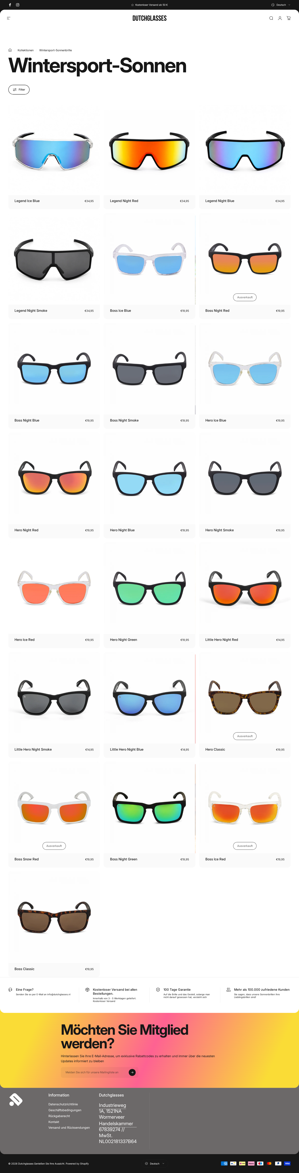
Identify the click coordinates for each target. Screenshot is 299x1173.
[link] (112, 1111)
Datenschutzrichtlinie (63, 1104)
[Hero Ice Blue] (245, 368)
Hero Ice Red (25, 640)
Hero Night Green (123, 640)
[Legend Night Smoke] (54, 259)
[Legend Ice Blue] (54, 149)
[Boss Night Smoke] (149, 368)
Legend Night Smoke (31, 310)
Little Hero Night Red (221, 640)
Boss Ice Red (215, 859)
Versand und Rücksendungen (69, 1127)
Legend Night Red (124, 201)
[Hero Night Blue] (149, 478)
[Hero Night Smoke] (245, 478)
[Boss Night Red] (245, 259)
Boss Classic (24, 969)
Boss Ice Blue (120, 310)
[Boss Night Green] (149, 807)
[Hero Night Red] (54, 478)
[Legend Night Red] (149, 149)
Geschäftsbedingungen (64, 1110)
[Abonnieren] (132, 1072)
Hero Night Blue (122, 530)
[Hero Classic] (245, 698)
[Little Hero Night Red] (245, 588)
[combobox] (281, 5)
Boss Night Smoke (124, 420)
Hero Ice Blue (215, 420)
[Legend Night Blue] (245, 149)
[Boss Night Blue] (54, 368)
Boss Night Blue (27, 420)
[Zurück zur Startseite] (10, 50)
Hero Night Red (26, 530)
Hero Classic (215, 749)
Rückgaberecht (59, 1116)
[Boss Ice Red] (245, 807)
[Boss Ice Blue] (149, 259)
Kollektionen (26, 50)
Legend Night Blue (219, 201)
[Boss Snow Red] (54, 807)
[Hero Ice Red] (54, 588)
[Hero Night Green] (149, 588)
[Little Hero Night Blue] (149, 698)
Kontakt (53, 1122)
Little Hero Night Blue (126, 749)
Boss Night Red (217, 310)
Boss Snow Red (27, 859)
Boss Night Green (123, 859)
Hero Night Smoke (219, 530)
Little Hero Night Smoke (33, 749)
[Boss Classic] (54, 917)
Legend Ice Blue (27, 201)
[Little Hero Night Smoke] (54, 698)
